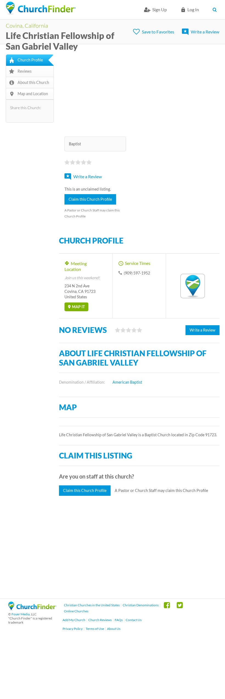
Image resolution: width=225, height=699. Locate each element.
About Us (113, 629)
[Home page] (40, 8)
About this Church (33, 82)
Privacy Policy (73, 629)
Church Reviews (100, 620)
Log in (193, 9)
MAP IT (78, 306)
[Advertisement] (139, 92)
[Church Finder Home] (32, 609)
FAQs (119, 620)
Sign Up (159, 9)
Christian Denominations (141, 605)
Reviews (25, 71)
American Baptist (127, 382)
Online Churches (76, 611)
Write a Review (205, 31)
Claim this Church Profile (90, 199)
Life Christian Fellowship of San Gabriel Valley (60, 41)
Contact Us (134, 620)
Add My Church (74, 620)
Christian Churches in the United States (92, 605)
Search (216, 9)
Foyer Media (21, 614)
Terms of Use (95, 629)
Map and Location (33, 93)
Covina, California (27, 25)
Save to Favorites (158, 31)
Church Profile (30, 60)
